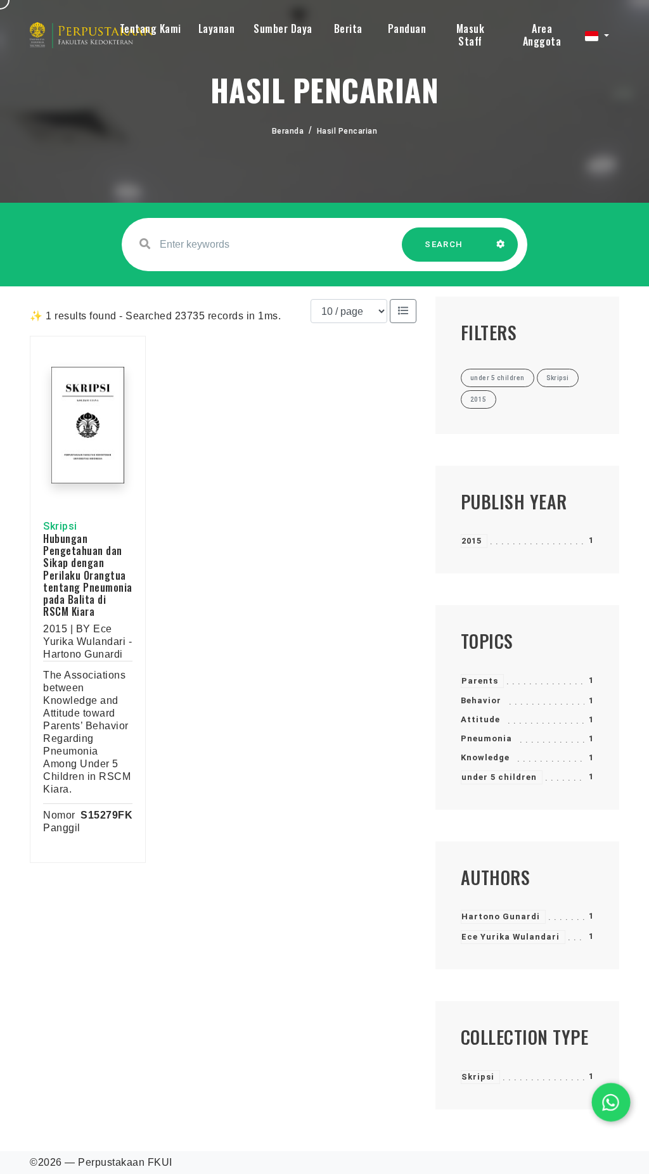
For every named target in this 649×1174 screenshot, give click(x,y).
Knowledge (485, 757)
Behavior (481, 700)
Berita (348, 28)
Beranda (288, 131)
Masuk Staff (470, 35)
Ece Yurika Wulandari (510, 936)
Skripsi (477, 1076)
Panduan (407, 28)
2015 (471, 541)
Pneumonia (486, 738)
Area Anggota (542, 35)
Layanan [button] (216, 28)
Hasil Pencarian (347, 131)
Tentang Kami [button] (150, 28)
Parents (479, 681)
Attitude (480, 719)
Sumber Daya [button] (283, 28)
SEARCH (444, 244)
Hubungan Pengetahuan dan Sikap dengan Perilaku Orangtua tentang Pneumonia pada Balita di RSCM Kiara (87, 575)
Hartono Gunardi (500, 916)
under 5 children (499, 777)
